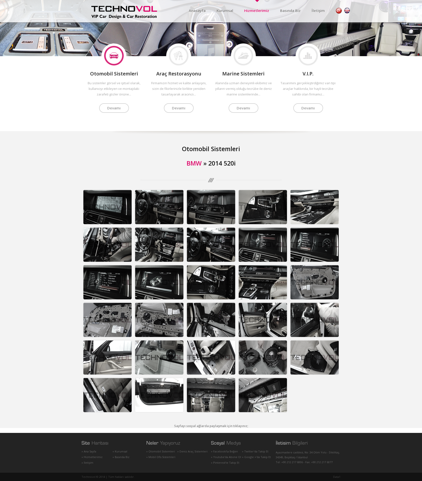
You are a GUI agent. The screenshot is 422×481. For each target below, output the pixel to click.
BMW (194, 163)
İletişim (318, 10)
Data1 (336, 477)
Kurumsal (225, 10)
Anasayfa (197, 10)
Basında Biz (290, 10)
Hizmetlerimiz (256, 10)
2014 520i (222, 163)
